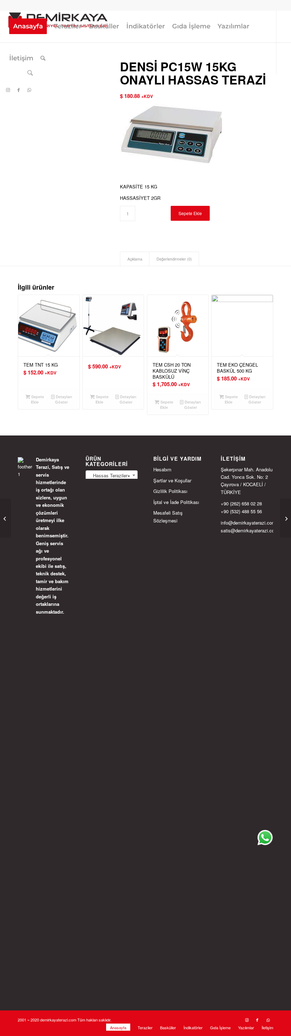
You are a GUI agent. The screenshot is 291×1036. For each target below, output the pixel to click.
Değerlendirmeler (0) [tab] (174, 259)
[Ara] (43, 58)
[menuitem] (28, 26)
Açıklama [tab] (134, 259)
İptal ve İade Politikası (176, 502)
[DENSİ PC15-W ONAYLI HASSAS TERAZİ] (285, 518)
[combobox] (112, 475)
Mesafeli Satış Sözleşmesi (168, 516)
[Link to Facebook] (18, 89)
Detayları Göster (63, 399)
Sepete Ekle (190, 213)
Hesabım (162, 469)
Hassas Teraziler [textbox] (110, 475)
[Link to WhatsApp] (29, 89)
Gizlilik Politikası (170, 491)
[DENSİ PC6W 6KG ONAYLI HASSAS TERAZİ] (5, 518)
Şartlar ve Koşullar (172, 480)
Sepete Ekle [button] (37, 399)
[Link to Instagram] (7, 89)
